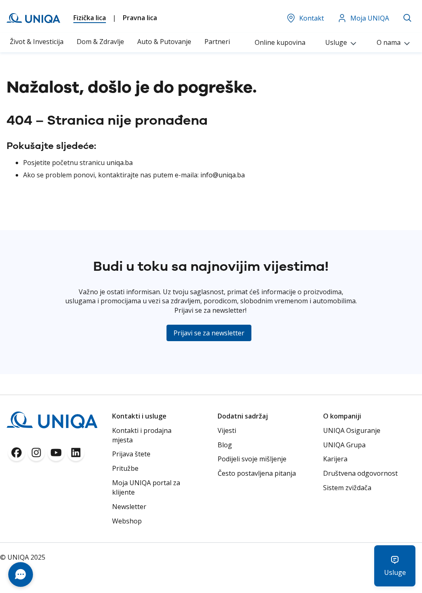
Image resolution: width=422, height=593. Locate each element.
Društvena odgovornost (360, 473)
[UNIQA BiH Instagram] (36, 455)
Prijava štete (131, 453)
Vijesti (227, 430)
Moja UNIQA (369, 18)
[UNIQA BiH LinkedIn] (76, 455)
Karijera (335, 458)
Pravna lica (140, 17)
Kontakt (311, 18)
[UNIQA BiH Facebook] (16, 455)
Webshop (127, 521)
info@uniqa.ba (222, 174)
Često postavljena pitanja (257, 473)
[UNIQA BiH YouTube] (56, 455)
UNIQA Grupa (344, 444)
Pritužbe (125, 468)
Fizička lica (89, 17)
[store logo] (33, 18)
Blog (225, 444)
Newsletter (129, 506)
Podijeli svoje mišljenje (252, 458)
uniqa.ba (119, 162)
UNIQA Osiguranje (351, 430)
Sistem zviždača (347, 487)
